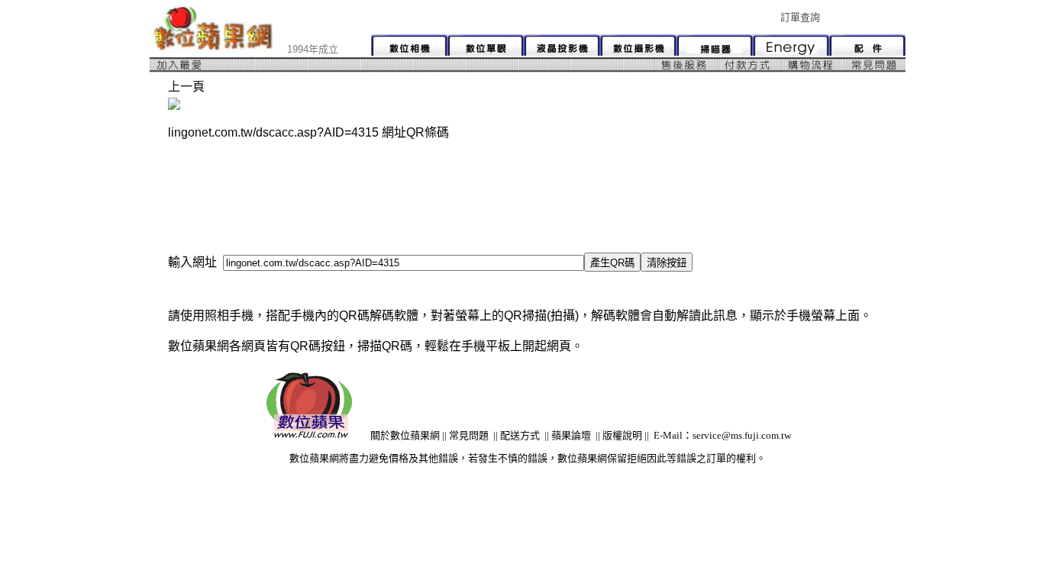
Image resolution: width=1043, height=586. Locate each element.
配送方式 (520, 435)
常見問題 (469, 435)
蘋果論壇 (571, 435)
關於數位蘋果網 (405, 435)
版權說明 (622, 435)
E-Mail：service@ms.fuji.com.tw (722, 435)
